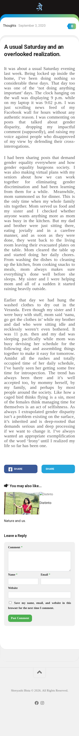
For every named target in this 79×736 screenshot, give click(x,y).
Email (45, 574)
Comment (15, 547)
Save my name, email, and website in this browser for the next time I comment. (39, 605)
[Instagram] (42, 703)
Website (13, 588)
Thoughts (9, 26)
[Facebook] (37, 703)
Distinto (45, 503)
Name (12, 574)
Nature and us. (15, 521)
